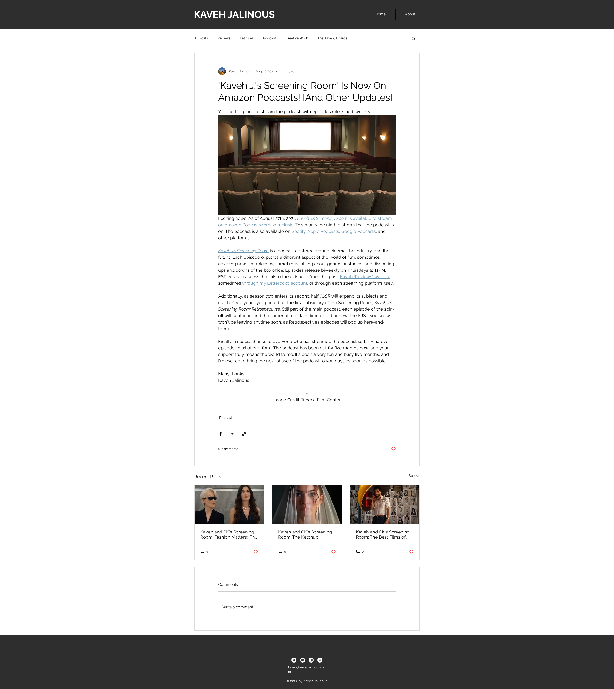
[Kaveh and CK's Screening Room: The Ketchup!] (307, 504)
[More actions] (393, 71)
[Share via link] (244, 434)
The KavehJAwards (332, 38)
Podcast (269, 38)
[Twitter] (293, 660)
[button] (413, 38)
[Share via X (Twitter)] (232, 434)
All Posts (201, 38)
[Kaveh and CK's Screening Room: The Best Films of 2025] (384, 504)
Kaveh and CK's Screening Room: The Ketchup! (305, 534)
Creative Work (297, 38)
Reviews (224, 38)
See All (414, 476)
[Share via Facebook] (220, 434)
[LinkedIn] (302, 660)
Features (247, 38)
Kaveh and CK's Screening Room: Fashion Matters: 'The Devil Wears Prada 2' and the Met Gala (229, 534)
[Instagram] (311, 660)
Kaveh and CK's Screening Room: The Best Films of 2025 (383, 534)
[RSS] (319, 660)
